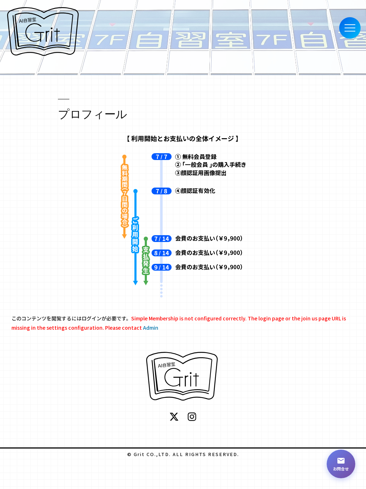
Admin (150, 327)
